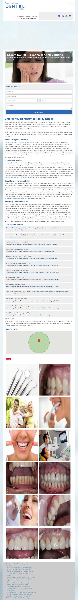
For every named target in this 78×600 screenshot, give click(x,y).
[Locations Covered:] (5, 3)
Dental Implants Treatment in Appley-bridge (20, 571)
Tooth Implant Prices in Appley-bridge (18, 573)
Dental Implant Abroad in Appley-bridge (17, 598)
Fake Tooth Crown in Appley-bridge (17, 584)
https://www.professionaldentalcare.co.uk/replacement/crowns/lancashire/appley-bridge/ (32, 279)
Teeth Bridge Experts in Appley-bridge (18, 586)
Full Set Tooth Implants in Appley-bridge (19, 569)
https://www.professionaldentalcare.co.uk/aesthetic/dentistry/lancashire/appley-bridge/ (32, 258)
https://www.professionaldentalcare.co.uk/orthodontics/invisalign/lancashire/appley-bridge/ (33, 308)
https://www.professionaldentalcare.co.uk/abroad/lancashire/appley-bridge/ (28, 315)
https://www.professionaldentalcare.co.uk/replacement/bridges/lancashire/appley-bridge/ (32, 286)
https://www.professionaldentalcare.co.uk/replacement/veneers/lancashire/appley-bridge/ (32, 272)
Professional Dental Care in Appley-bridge (18, 564)
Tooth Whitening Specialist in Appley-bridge (20, 579)
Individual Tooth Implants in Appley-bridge (19, 567)
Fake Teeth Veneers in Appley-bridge (18, 583)
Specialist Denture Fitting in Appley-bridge (19, 588)
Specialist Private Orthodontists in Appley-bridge (21, 592)
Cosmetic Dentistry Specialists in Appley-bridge (21, 577)
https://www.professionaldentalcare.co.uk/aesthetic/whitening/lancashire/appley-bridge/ (32, 265)
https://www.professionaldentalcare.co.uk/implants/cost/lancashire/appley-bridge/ (30, 251)
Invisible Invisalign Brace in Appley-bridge (19, 594)
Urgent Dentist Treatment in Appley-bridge (18, 596)
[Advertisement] (39, 35)
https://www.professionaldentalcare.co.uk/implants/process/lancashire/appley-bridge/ (31, 244)
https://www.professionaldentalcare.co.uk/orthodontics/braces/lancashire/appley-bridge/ (32, 301)
